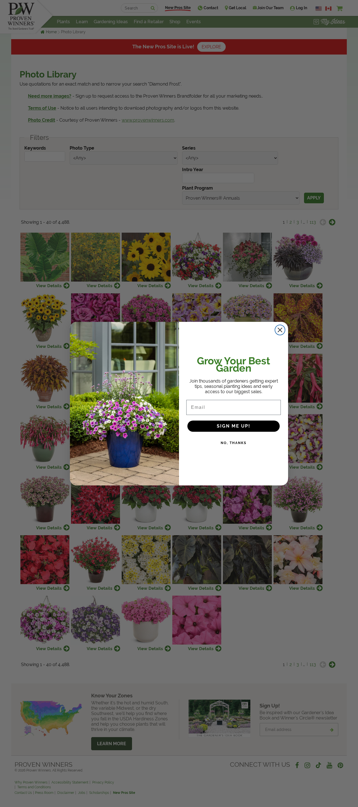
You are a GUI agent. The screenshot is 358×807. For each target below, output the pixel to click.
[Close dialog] (280, 330)
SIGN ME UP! (233, 426)
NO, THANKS (233, 443)
